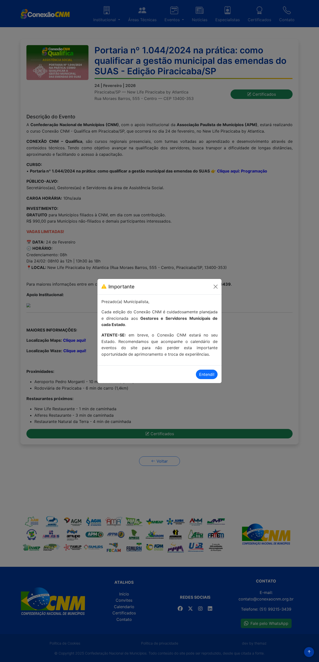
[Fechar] (216, 287)
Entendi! (206, 374)
